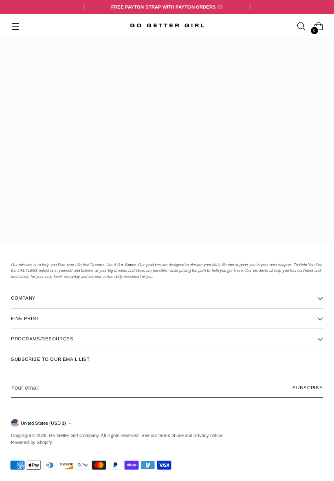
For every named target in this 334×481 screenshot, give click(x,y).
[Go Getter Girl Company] (167, 26)
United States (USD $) (43, 423)
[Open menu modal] (15, 26)
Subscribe (307, 387)
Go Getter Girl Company (74, 435)
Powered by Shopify (31, 442)
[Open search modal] (301, 26)
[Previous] (84, 7)
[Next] (250, 7)
